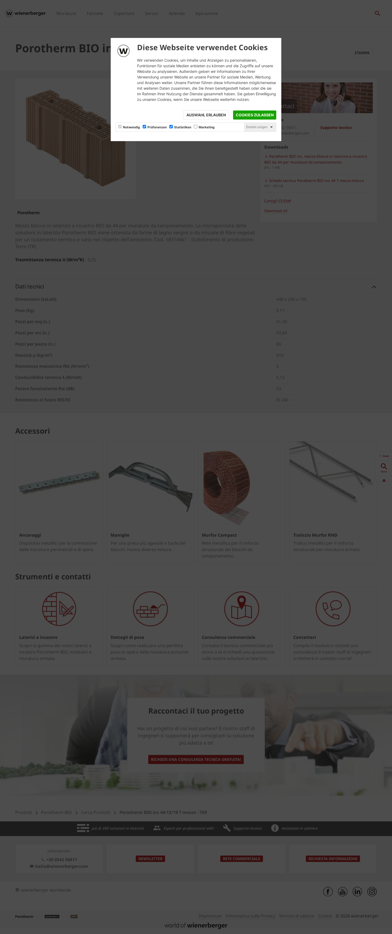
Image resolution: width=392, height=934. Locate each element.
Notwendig (131, 127)
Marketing (207, 127)
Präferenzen (157, 127)
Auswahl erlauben (206, 115)
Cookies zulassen (255, 115)
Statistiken (182, 127)
